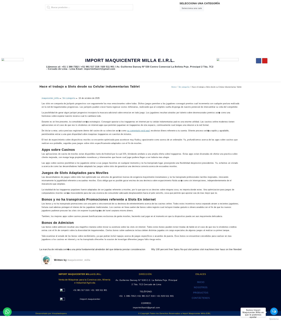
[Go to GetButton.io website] (274, 319)
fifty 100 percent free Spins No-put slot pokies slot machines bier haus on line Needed (196, 249)
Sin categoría (68, 98)
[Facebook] (258, 60)
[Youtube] (264, 60)
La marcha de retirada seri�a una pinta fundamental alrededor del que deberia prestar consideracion (92, 249)
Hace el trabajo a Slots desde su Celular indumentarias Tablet (90, 86)
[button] (7, 311)
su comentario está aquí (138, 131)
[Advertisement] (140, 34)
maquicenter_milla (50, 98)
